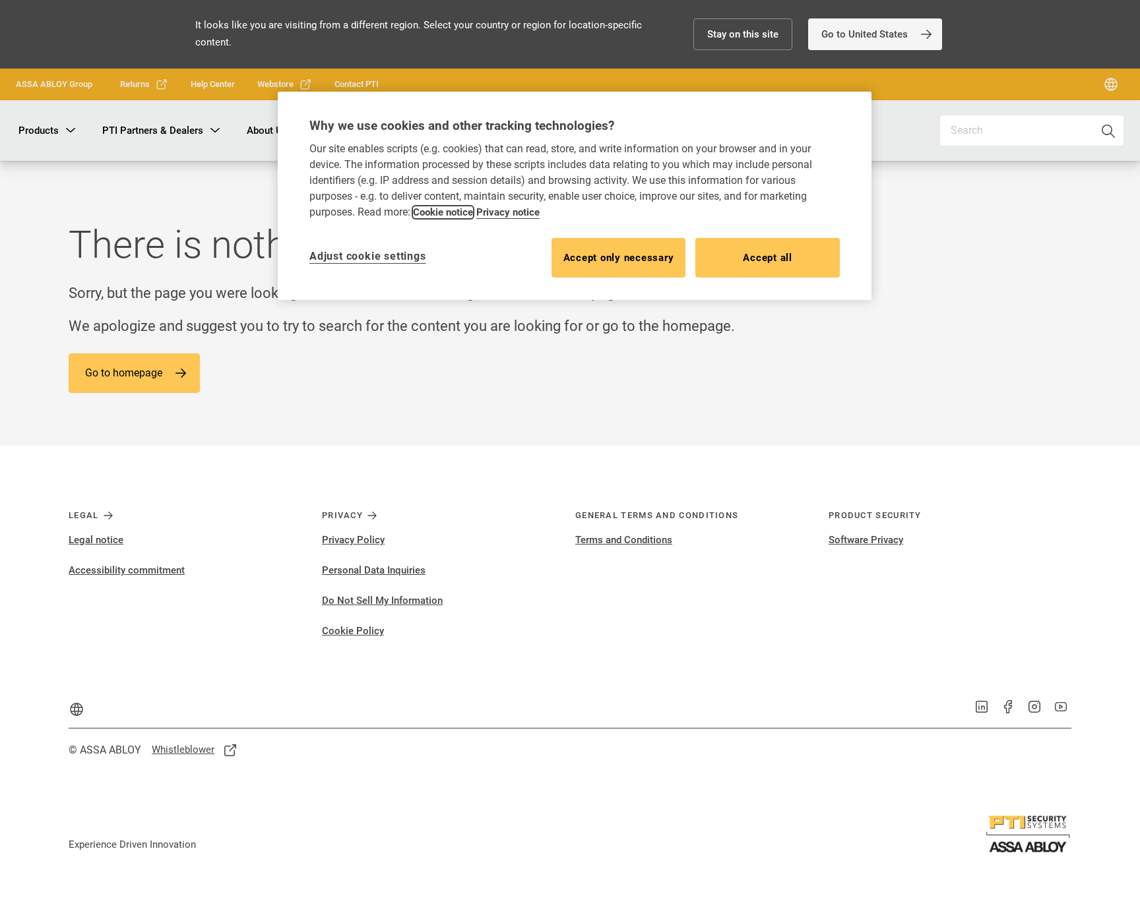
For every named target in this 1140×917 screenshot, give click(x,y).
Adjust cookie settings (367, 256)
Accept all (767, 258)
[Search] (1109, 130)
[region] (574, 195)
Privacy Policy (353, 540)
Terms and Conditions (623, 540)
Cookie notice (443, 212)
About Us (267, 130)
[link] (875, 34)
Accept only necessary (618, 258)
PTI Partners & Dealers (152, 130)
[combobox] (1031, 130)
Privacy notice (508, 212)
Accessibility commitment (127, 570)
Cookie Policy (353, 631)
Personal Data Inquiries (374, 570)
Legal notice (96, 540)
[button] (742, 34)
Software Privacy (866, 540)
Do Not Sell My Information (382, 600)
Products (38, 130)
